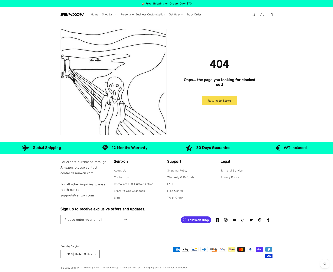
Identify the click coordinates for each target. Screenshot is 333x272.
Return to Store (219, 100)
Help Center (175, 191)
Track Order (175, 197)
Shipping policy (153, 267)
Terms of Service (232, 170)
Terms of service (131, 267)
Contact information (176, 267)
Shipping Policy (177, 170)
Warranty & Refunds (180, 177)
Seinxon (75, 267)
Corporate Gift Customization (133, 184)
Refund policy (91, 267)
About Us (120, 170)
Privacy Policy (230, 177)
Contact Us (121, 177)
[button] (253, 14)
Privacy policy (111, 267)
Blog (117, 197)
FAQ (170, 184)
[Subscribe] (125, 219)
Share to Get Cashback (129, 191)
